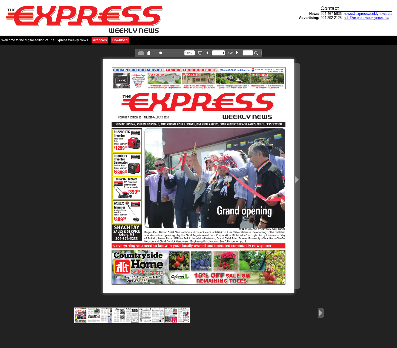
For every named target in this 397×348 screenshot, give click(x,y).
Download (119, 40)
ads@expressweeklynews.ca (366, 18)
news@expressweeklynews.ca (368, 14)
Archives (100, 40)
